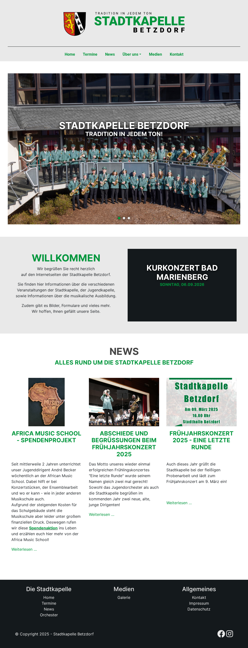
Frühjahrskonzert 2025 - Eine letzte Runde (201, 440)
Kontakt (199, 597)
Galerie (123, 597)
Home (48, 597)
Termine (49, 603)
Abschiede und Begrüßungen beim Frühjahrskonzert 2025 (124, 444)
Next (228, 150)
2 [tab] (124, 218)
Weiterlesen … (24, 549)
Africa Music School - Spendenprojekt (46, 437)
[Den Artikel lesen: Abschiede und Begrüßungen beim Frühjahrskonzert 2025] (124, 401)
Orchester (49, 614)
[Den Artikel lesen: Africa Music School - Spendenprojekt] (46, 401)
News (49, 609)
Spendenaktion (43, 528)
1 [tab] (119, 218)
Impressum (199, 603)
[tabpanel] (124, 150)
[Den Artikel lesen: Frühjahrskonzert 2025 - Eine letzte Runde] (201, 401)
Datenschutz (198, 609)
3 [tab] (129, 218)
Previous (20, 150)
